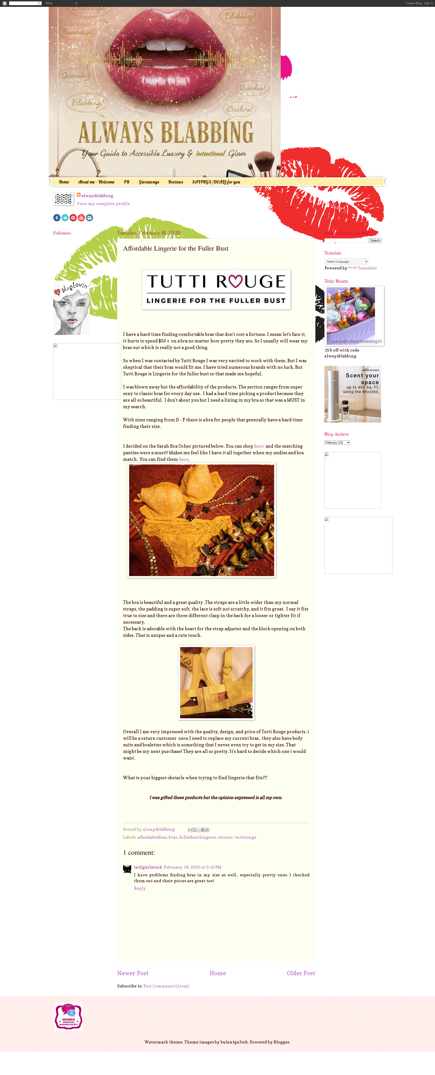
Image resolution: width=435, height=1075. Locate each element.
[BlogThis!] (194, 830)
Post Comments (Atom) (166, 985)
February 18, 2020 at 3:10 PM (193, 867)
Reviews (175, 182)
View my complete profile (103, 203)
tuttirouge (245, 837)
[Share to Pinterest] (207, 830)
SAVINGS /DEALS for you (216, 182)
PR (127, 182)
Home (64, 182)
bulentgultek (234, 1041)
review (225, 837)
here (259, 446)
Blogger (282, 1041)
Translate (367, 267)
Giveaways (149, 182)
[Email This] (190, 830)
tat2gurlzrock (148, 867)
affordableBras (152, 837)
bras (173, 837)
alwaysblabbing (97, 195)
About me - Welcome (96, 182)
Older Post (301, 973)
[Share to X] (198, 830)
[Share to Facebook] (203, 830)
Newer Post (133, 973)
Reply (140, 888)
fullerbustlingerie (197, 837)
